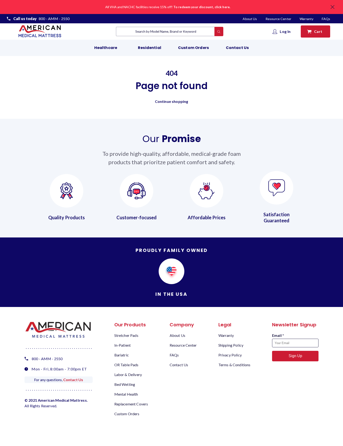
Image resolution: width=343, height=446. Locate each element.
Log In (285, 31)
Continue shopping (171, 101)
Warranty (306, 19)
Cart (319, 31)
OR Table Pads (126, 364)
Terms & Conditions (234, 364)
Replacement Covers (131, 404)
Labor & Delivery (128, 374)
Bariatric (121, 355)
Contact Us (237, 47)
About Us (250, 19)
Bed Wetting (124, 384)
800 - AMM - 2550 (54, 18)
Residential (149, 47)
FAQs (326, 19)
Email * (278, 335)
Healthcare (105, 47)
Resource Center (279, 19)
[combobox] (165, 31)
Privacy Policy (230, 355)
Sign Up (295, 356)
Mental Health (126, 394)
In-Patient (122, 345)
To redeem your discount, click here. (201, 7)
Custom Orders (193, 47)
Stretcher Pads (126, 335)
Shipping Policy (230, 345)
